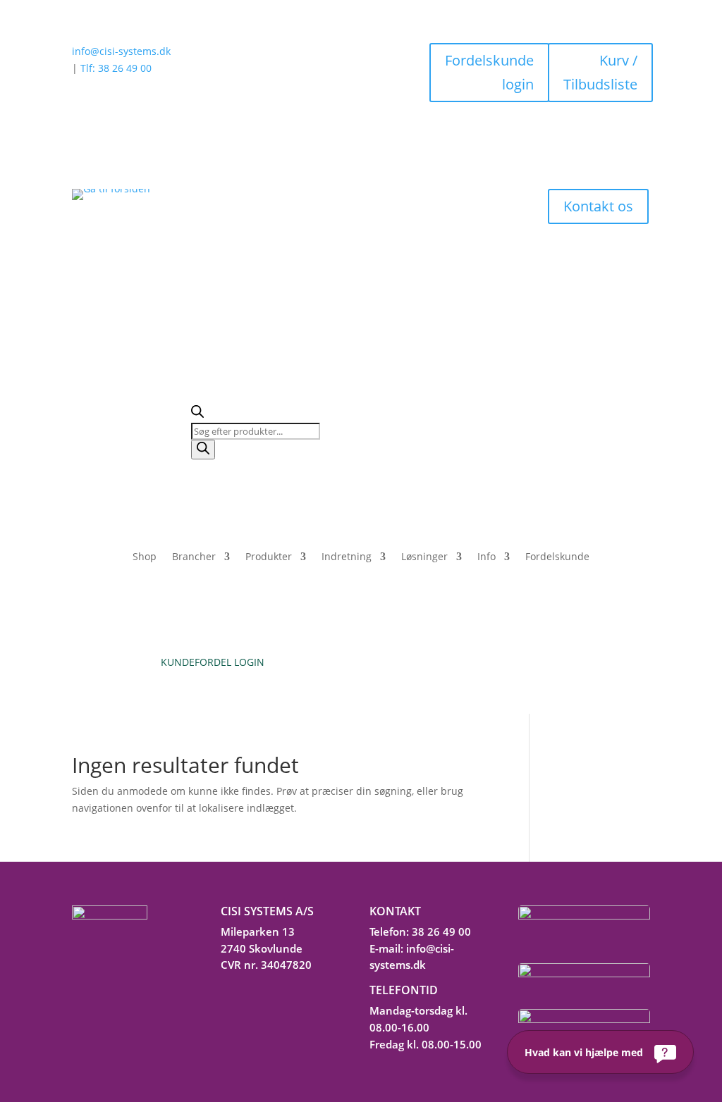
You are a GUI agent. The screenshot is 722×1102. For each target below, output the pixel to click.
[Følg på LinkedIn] (227, 995)
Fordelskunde (557, 557)
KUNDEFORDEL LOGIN (212, 662)
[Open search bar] (197, 414)
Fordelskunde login (489, 72)
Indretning (347, 557)
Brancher (194, 557)
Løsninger (424, 557)
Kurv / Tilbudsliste (600, 72)
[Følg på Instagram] (259, 995)
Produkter (268, 557)
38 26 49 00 (441, 931)
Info (486, 557)
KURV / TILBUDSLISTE (509, 662)
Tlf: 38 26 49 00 (116, 68)
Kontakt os (598, 206)
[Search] (203, 449)
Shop (145, 557)
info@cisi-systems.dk (121, 51)
